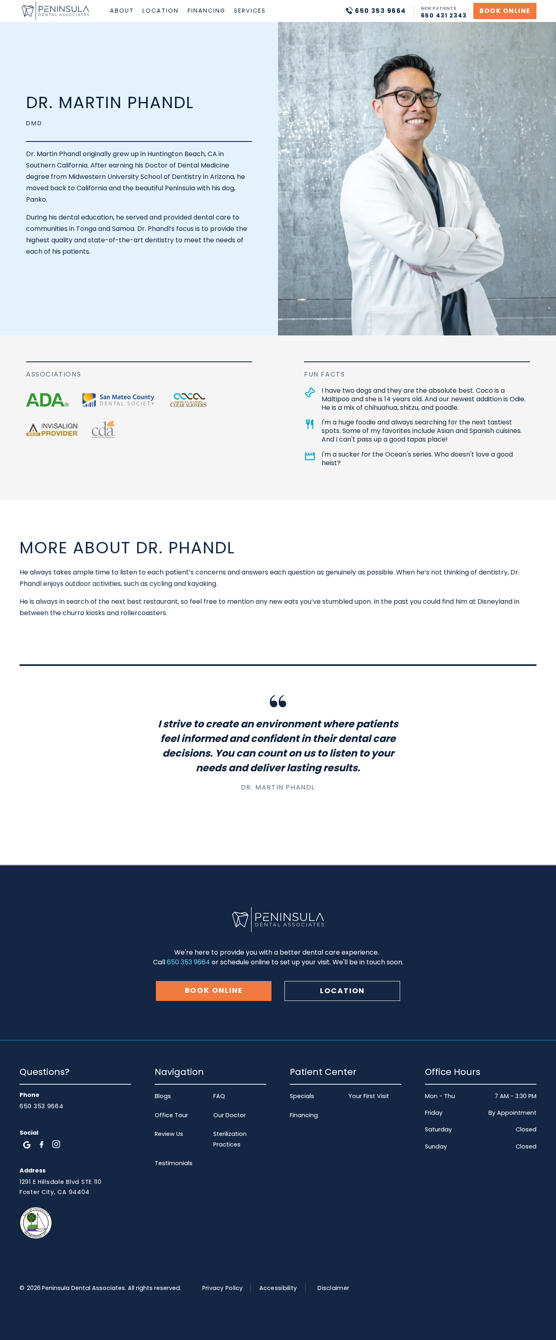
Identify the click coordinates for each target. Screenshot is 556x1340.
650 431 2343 (444, 15)
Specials (302, 1096)
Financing (206, 11)
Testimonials (174, 1163)
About (122, 11)
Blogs (163, 1096)
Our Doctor (229, 1115)
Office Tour (171, 1115)
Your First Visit (368, 1096)
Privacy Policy (222, 1288)
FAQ (219, 1096)
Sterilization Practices (230, 1139)
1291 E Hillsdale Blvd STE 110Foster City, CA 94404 (61, 1187)
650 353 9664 (188, 962)
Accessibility (278, 1288)
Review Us (169, 1134)
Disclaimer (333, 1288)
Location (160, 11)
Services (250, 11)
